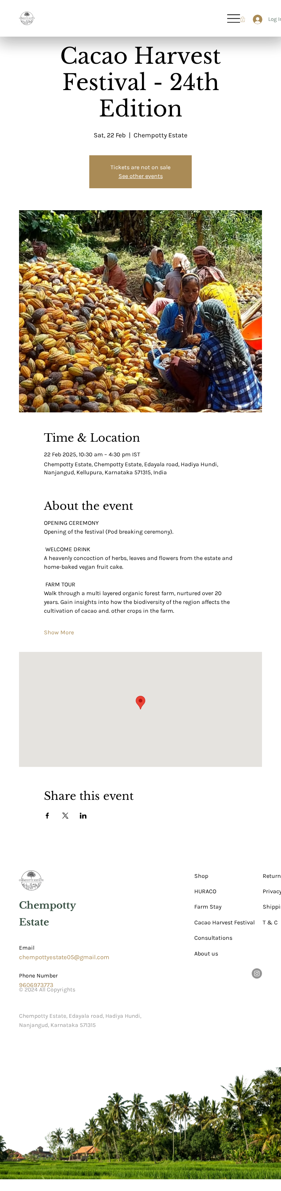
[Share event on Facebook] (47, 816)
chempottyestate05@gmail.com (64, 957)
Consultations (213, 937)
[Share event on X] (65, 816)
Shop (201, 875)
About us (206, 953)
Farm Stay (207, 906)
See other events (141, 175)
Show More (59, 632)
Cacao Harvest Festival (224, 922)
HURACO (205, 891)
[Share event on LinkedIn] (83, 816)
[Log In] (255, 19)
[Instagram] (257, 973)
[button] (242, 19)
